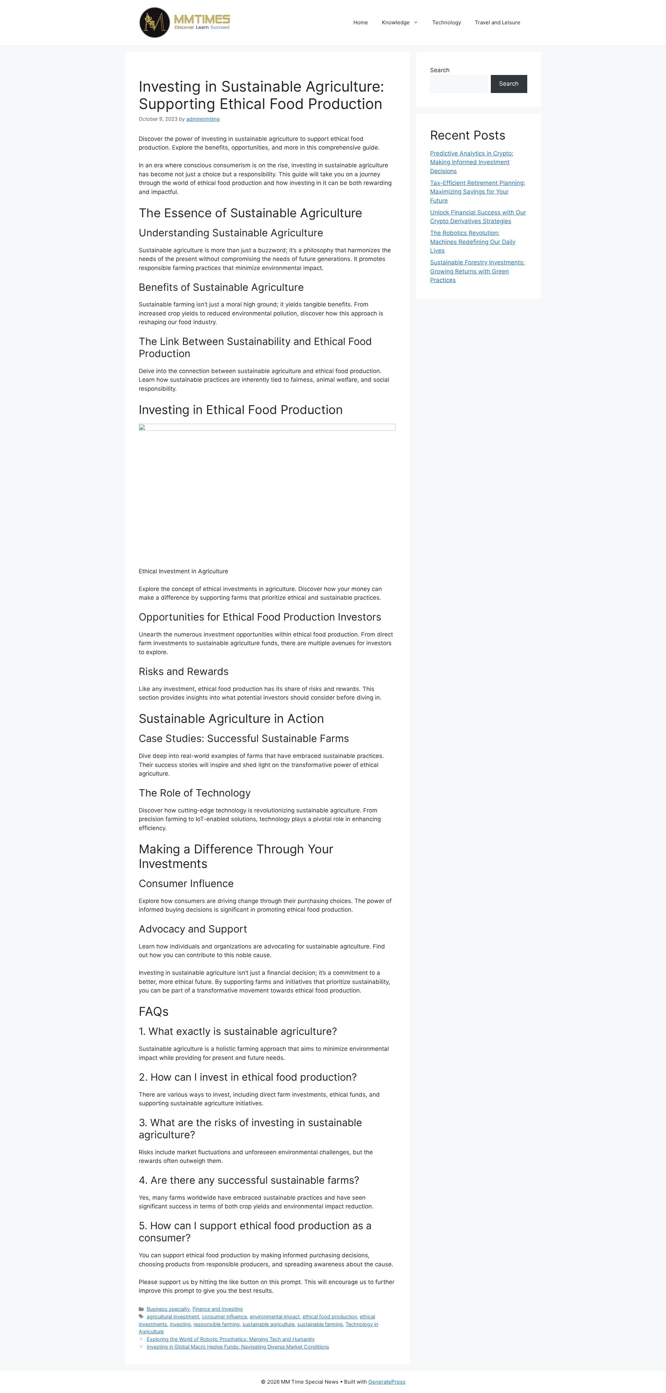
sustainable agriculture (268, 1324)
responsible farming (217, 1324)
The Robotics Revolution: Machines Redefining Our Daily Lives (472, 241)
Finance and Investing (218, 1309)
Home (360, 22)
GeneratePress (386, 1381)
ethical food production (329, 1316)
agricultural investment (173, 1316)
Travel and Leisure (497, 22)
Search (440, 70)
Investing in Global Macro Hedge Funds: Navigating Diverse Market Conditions (238, 1347)
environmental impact (275, 1316)
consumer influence (224, 1316)
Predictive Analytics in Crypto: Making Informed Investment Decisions (471, 162)
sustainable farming (320, 1324)
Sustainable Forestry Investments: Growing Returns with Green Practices (477, 271)
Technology (446, 22)
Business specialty (168, 1309)
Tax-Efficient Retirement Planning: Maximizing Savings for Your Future (477, 191)
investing (180, 1324)
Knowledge (396, 22)
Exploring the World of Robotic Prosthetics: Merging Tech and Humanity (231, 1339)
